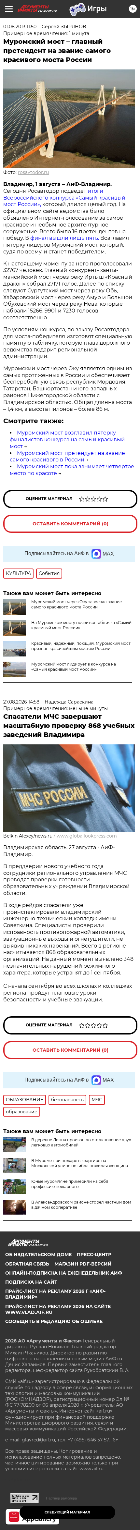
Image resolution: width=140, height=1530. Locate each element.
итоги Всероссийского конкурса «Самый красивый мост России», (64, 198)
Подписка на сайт (31, 1282)
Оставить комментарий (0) (70, 524)
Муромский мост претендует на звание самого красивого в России (67, 456)
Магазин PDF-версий (83, 1264)
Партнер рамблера (61, 1498)
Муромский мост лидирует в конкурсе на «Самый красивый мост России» (73, 667)
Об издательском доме (38, 1254)
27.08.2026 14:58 (21, 702)
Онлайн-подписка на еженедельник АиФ (63, 1273)
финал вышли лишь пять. (64, 238)
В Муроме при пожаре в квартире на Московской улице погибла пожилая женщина (79, 1163)
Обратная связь (27, 1264)
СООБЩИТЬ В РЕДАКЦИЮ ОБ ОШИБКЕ (54, 1321)
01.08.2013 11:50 (19, 27)
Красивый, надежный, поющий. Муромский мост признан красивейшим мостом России (81, 646)
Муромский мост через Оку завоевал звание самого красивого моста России (76, 604)
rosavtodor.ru (33, 172)
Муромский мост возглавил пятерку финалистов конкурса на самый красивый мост (67, 439)
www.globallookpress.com (87, 836)
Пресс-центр (94, 1254)
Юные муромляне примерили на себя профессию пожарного (69, 1184)
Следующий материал (67, 1512)
